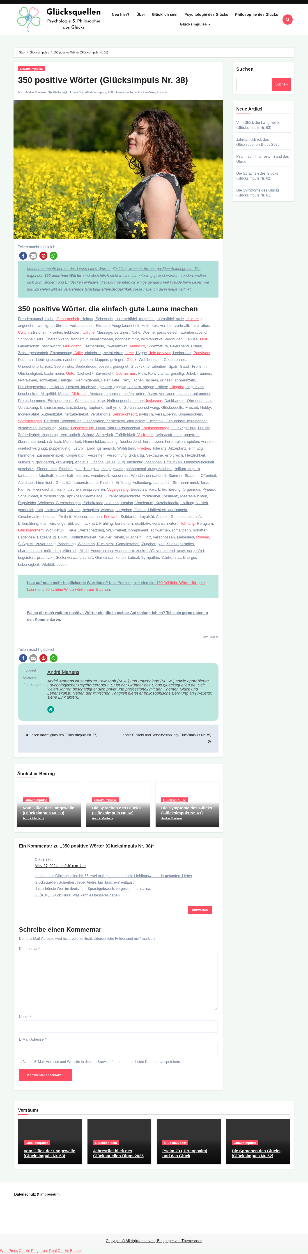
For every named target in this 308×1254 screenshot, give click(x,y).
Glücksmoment (31, 530)
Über (140, 14)
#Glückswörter (145, 92)
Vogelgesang (118, 489)
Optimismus (126, 373)
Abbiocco (137, 346)
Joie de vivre (160, 353)
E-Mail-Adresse (32, 1039)
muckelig (194, 319)
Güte (70, 373)
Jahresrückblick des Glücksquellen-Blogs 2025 (118, 1153)
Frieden (143, 448)
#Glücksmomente (120, 92)
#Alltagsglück (62, 92)
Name (25, 1017)
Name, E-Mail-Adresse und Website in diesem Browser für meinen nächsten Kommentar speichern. (102, 1062)
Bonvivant (202, 353)
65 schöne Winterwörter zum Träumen (78, 589)
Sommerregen (30, 421)
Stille (78, 353)
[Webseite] (50, 709)
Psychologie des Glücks (206, 14)
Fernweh (111, 517)
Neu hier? (121, 14)
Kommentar (29, 949)
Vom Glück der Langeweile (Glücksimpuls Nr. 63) (48, 810)
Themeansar (192, 1241)
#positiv (162, 92)
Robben (202, 537)
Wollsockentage (156, 428)
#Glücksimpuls (95, 92)
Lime (130, 353)
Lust (203, 339)
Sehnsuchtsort (125, 414)
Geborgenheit (68, 319)
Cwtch (23, 332)
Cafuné (88, 332)
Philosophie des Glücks (256, 14)
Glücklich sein (165, 14)
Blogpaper (165, 1241)
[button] (23, 256)
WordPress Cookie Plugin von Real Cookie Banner (41, 1251)
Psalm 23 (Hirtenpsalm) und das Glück (184, 1153)
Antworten (200, 910)
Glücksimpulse (194, 24)
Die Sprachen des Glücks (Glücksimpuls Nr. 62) (116, 810)
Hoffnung (187, 523)
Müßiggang (72, 346)
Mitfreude (79, 394)
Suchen (245, 69)
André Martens (35, 92)
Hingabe (177, 387)
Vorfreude (145, 435)
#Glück (78, 92)
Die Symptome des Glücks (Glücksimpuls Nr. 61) (186, 810)
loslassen (154, 401)
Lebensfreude (82, 428)
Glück (131, 360)
